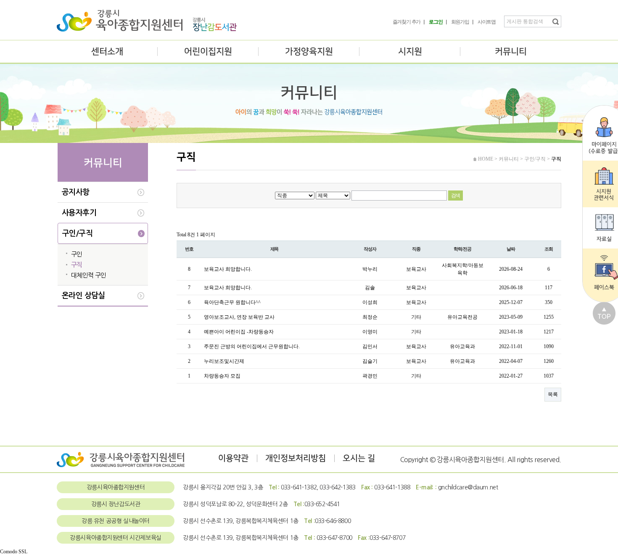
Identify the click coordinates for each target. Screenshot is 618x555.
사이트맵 (487, 22)
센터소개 (107, 51)
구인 (76, 254)
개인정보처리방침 (295, 458)
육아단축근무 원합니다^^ (232, 302)
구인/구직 (77, 233)
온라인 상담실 (83, 295)
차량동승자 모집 (222, 376)
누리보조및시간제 (224, 361)
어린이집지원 (208, 51)
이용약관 (233, 458)
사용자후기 (79, 213)
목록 (553, 394)
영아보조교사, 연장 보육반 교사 (239, 317)
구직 (76, 265)
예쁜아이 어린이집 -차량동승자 (239, 332)
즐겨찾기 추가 (407, 22)
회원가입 (460, 22)
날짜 (511, 248)
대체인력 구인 (88, 275)
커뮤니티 (511, 51)
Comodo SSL (13, 552)
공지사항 (76, 192)
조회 (548, 248)
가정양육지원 (309, 51)
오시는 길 (359, 458)
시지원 (410, 51)
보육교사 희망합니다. (228, 269)
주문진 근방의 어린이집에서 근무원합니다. (252, 346)
